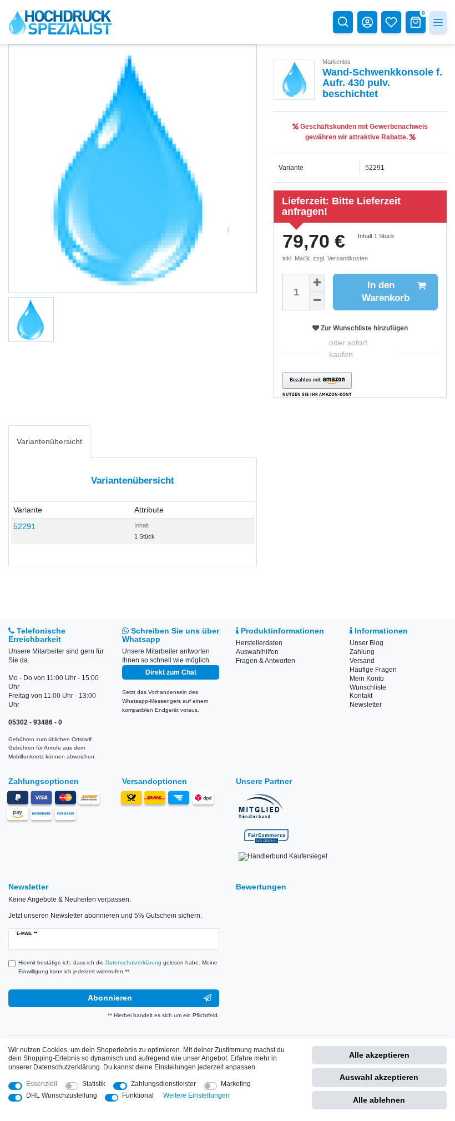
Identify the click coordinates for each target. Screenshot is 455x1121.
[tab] (49, 441)
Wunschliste (368, 687)
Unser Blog (366, 643)
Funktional (138, 1095)
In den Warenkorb (386, 291)
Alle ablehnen (379, 1099)
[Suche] (343, 21)
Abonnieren (110, 997)
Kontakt (361, 696)
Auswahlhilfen (257, 652)
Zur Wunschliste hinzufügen (363, 328)
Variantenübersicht (49, 441)
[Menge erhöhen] (317, 283)
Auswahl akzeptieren (379, 1077)
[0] (416, 21)
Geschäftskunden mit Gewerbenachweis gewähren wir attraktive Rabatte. (363, 131)
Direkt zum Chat (170, 672)
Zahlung (362, 652)
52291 (24, 526)
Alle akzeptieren (379, 1054)
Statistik (93, 1084)
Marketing (236, 1084)
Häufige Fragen (373, 669)
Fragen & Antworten (265, 661)
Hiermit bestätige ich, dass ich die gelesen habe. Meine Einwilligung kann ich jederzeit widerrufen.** (118, 966)
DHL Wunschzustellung (61, 1095)
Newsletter (366, 704)
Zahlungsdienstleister (163, 1084)
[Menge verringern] (317, 301)
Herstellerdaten (259, 643)
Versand (362, 661)
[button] (317, 384)
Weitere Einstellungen (196, 1095)
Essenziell (41, 1084)
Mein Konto (367, 678)
